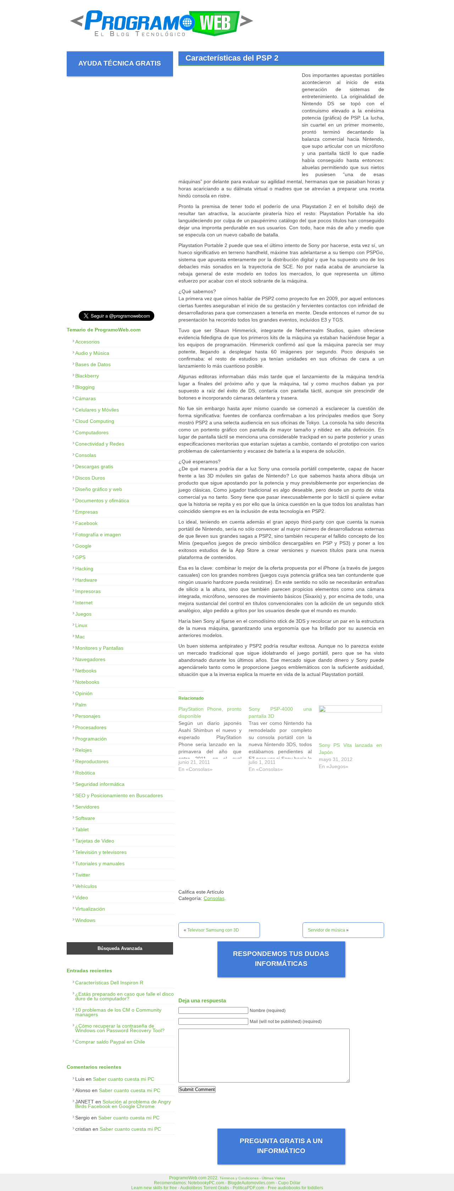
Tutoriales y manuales (99, 863)
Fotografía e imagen (98, 534)
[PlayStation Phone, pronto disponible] (213, 740)
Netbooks (85, 670)
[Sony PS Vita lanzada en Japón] (350, 723)
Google (83, 546)
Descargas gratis (94, 466)
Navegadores (90, 659)
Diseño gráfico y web (98, 489)
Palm (81, 705)
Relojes (83, 750)
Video (81, 897)
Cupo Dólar (289, 1182)
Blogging (85, 387)
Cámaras (85, 398)
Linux (81, 625)
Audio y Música (92, 353)
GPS (80, 557)
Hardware (86, 580)
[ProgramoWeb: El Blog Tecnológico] (162, 39)
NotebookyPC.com (206, 1182)
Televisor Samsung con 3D (213, 930)
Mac (80, 636)
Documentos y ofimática (102, 500)
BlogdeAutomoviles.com (251, 1182)
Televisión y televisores (101, 852)
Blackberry (87, 376)
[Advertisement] (238, 121)
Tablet (82, 829)
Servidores (87, 807)
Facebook (86, 523)
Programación (91, 739)
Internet (84, 602)
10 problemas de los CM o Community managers (118, 1012)
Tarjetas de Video (94, 841)
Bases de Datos (93, 364)
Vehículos (86, 886)
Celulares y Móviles (97, 410)
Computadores (92, 432)
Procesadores (90, 727)
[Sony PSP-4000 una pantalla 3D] (284, 740)
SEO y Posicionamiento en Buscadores (119, 795)
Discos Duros (90, 478)
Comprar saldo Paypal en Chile (110, 1042)
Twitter (82, 875)
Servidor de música (326, 930)
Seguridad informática (99, 784)
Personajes (87, 716)
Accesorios (87, 342)
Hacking (84, 568)
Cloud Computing (94, 421)
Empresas (86, 512)
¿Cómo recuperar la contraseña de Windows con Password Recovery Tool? (120, 1028)
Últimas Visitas (273, 1178)
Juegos (83, 614)
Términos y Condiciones (239, 1178)
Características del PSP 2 (232, 58)
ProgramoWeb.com (187, 1177)
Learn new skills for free (154, 1187)
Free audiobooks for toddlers (295, 1187)
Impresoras (88, 591)
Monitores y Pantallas (99, 648)
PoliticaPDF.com (248, 1187)
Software (85, 818)
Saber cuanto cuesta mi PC (123, 1079)
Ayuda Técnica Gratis (119, 63)
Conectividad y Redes (99, 444)
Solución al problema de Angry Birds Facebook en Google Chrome (123, 1104)
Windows (85, 920)
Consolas (214, 898)
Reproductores (92, 761)
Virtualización (90, 909)
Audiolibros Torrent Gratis (204, 1187)
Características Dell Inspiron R (109, 982)
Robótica (85, 773)
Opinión (84, 693)
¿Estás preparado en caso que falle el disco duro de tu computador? (124, 996)
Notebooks (87, 682)
